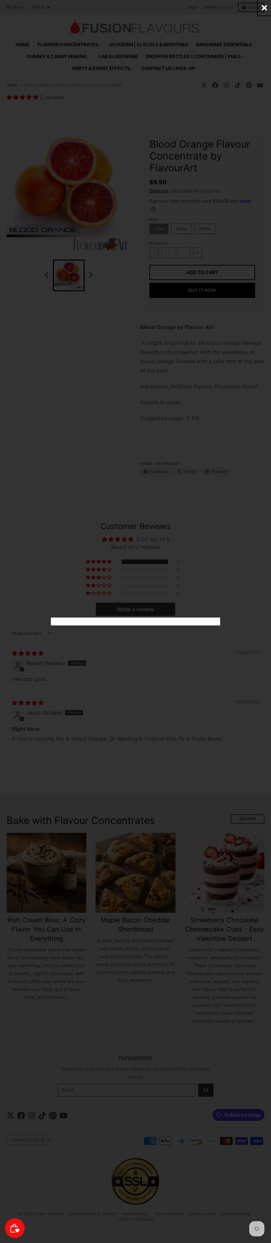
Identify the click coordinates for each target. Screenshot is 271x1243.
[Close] (264, 8)
